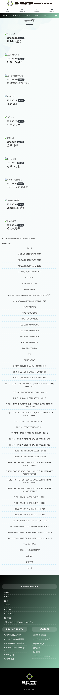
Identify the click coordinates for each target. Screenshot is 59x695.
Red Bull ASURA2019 (29, 336)
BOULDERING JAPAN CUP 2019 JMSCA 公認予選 (29, 295)
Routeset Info (29, 348)
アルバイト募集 (29, 544)
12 (24, 239)
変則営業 (29, 562)
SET (29, 354)
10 (20, 239)
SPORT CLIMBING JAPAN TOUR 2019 (29, 366)
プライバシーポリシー (42, 656)
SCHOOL (7, 618)
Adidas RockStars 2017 (29, 254)
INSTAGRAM (9, 614)
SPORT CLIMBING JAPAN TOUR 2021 (29, 378)
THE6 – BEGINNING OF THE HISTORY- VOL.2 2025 (29, 532)
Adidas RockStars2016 (29, 272)
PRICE (27, 16)
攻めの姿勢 (13, 229)
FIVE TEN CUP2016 (29, 319)
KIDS (37, 16)
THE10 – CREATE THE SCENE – (29, 427)
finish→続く (14, 41)
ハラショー (13, 125)
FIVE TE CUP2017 (29, 313)
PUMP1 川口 (9, 655)
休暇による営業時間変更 (29, 550)
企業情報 (37, 648)
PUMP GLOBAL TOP (12, 635)
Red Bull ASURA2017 (29, 325)
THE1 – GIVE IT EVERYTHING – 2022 (30, 421)
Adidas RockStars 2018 (29, 260)
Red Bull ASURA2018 (29, 331)
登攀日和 (12, 145)
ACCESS (16, 16)
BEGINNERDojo (29, 283)
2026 (29, 248)
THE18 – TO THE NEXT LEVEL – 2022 (29, 451)
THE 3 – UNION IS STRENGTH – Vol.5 (29, 398)
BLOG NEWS (29, 289)
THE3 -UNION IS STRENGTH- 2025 (29, 515)
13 (26, 239)
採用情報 (37, 652)
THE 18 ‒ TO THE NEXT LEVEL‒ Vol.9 (30, 392)
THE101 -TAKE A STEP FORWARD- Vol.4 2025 (29, 445)
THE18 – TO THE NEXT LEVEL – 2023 (29, 457)
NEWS (5, 16)
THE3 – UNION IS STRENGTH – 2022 (30, 497)
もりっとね (13, 166)
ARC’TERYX (30, 278)
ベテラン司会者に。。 (20, 187)
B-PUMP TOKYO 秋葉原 (14, 639)
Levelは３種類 (15, 208)
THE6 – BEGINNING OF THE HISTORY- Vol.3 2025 (29, 538)
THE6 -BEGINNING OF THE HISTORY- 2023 (29, 521)
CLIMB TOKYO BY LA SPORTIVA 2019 (29, 301)
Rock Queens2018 (29, 342)
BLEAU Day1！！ (16, 62)
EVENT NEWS (29, 307)
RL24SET (12, 104)
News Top (6, 244)
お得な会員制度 (39, 635)
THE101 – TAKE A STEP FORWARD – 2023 (29, 433)
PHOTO (47, 16)
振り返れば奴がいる (19, 83)
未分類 (21, 38)
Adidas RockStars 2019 (29, 266)
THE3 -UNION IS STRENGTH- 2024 (29, 509)
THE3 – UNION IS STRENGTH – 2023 (30, 503)
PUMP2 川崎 (9, 659)
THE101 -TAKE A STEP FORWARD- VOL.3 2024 (29, 439)
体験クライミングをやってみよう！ (18, 622)
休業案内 (29, 556)
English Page (38, 643)
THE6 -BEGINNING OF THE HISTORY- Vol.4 (29, 527)
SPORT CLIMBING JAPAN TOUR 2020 (29, 372)
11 (22, 239)
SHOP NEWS (29, 360)
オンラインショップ (41, 639)
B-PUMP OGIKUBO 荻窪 (14, 643)
